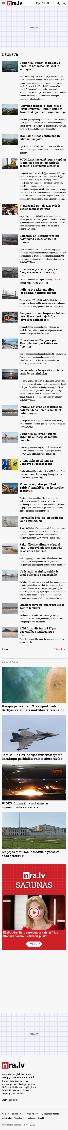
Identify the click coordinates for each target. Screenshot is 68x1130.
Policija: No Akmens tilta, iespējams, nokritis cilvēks (37, 291)
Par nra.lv (5, 1114)
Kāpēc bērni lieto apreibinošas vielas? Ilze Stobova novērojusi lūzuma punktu (30, 934)
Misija (21, 1114)
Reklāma (14, 1114)
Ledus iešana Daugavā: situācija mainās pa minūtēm (41, 372)
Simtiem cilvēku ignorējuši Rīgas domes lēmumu (42, 606)
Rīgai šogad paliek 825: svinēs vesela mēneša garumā (40, 207)
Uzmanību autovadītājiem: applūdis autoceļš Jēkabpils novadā (38, 437)
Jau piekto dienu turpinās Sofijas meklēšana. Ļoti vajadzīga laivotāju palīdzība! (42, 316)
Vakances (32, 1118)
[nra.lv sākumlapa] (14, 3)
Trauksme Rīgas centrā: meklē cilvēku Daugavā (40, 137)
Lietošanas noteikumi (50, 1114)
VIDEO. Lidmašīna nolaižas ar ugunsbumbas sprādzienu (25, 805)
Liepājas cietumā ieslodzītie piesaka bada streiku (31, 854)
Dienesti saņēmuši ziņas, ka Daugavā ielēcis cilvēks (38, 270)
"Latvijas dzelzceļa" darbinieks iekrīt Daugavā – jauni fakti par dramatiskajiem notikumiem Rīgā (42, 109)
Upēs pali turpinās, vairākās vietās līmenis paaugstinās (39, 573)
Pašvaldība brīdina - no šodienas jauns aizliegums (41, 519)
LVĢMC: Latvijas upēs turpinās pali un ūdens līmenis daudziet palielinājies (40, 410)
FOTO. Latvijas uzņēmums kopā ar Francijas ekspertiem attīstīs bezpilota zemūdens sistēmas (42, 163)
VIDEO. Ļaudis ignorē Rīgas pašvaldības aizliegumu (37, 630)
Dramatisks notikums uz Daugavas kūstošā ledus (36, 462)
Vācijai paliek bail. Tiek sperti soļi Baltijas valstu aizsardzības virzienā (31, 708)
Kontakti (41, 1118)
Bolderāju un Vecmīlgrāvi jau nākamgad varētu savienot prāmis (39, 239)
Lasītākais (10, 661)
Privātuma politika (33, 1114)
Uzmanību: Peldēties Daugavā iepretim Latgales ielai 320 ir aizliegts (39, 66)
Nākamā (60, 649)
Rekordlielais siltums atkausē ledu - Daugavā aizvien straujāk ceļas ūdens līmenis (41, 548)
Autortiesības (7, 1118)
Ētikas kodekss (20, 1118)
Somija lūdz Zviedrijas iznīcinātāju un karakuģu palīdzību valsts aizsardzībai (33, 757)
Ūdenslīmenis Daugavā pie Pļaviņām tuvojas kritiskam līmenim (38, 343)
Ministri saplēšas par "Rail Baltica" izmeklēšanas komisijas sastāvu (41, 487)
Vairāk (35, 944)
